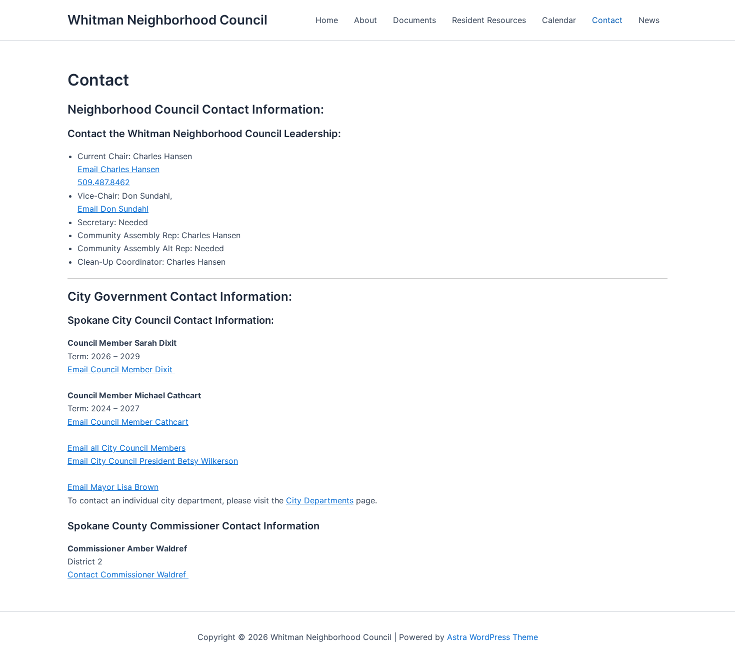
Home (327, 20)
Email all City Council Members (127, 448)
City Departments (320, 500)
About (365, 20)
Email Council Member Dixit (121, 369)
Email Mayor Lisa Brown (113, 487)
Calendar (559, 20)
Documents (414, 20)
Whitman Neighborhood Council (168, 20)
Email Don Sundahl (113, 209)
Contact (607, 20)
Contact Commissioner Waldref (128, 574)
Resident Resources (489, 20)
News (649, 20)
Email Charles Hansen (119, 169)
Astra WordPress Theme (492, 637)
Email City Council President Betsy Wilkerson (153, 461)
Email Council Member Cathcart (128, 422)
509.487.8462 (104, 182)
